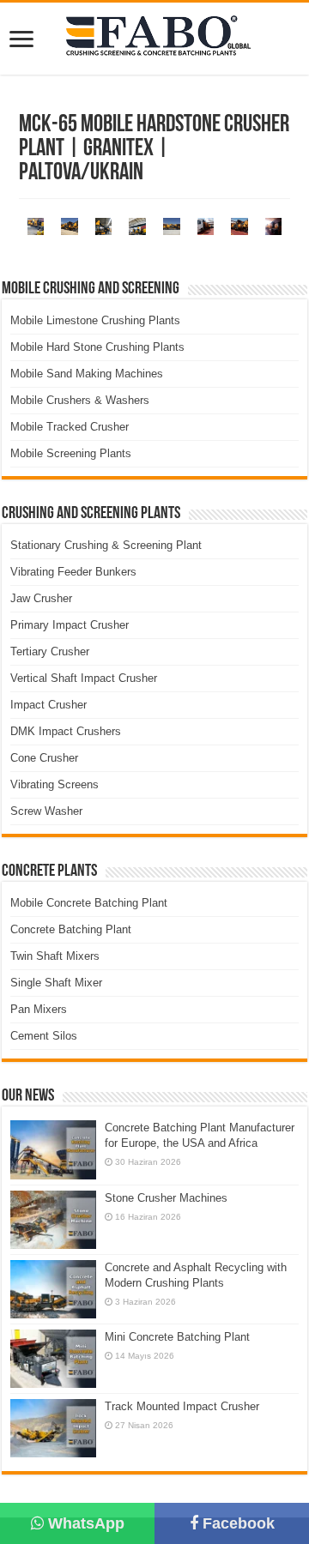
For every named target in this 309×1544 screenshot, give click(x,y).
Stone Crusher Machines (166, 1197)
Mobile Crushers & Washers (79, 400)
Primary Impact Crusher (69, 624)
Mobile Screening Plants (70, 453)
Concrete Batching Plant (70, 929)
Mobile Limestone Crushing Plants (95, 320)
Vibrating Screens (54, 784)
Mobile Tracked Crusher (69, 426)
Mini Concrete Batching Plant (177, 1336)
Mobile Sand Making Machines (86, 373)
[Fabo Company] (154, 38)
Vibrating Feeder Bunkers (73, 571)
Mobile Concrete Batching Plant (88, 902)
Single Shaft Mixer (56, 982)
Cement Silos (43, 1035)
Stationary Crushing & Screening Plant (106, 545)
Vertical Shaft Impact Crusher (83, 678)
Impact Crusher (48, 704)
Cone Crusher (44, 757)
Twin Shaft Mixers (55, 956)
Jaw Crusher (41, 598)
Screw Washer (46, 811)
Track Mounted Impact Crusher (182, 1406)
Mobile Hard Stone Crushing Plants (97, 347)
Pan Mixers (38, 1009)
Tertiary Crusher (49, 651)
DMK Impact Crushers (65, 731)
